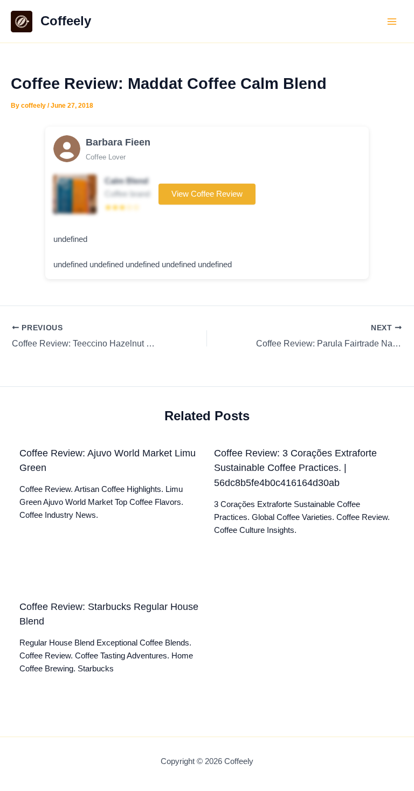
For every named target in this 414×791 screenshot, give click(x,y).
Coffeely (65, 21)
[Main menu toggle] (392, 21)
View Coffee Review (207, 194)
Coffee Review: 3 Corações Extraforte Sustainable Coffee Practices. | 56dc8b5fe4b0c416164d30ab (295, 467)
